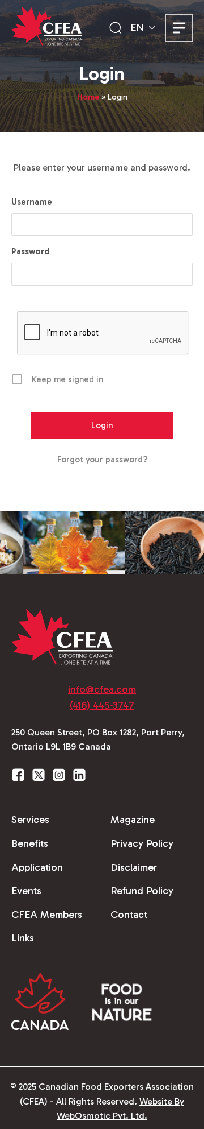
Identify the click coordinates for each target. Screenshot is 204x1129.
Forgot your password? (102, 459)
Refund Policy (141, 890)
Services (30, 819)
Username (31, 202)
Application (37, 867)
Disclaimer (133, 867)
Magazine (132, 819)
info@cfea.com (102, 689)
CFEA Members (46, 914)
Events (26, 890)
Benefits (29, 843)
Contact (128, 914)
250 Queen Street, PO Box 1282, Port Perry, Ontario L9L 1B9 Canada (98, 739)
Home (88, 97)
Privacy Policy (141, 843)
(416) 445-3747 (102, 705)
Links (22, 938)
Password (30, 251)
